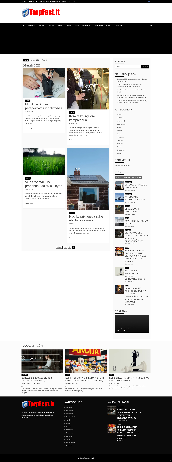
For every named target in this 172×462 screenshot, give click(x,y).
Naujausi (136, 177)
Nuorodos (63, 1)
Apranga (60, 25)
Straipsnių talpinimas (44, 1)
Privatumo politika (71, 1)
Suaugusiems (98, 25)
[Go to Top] (170, 460)
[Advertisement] (86, 41)
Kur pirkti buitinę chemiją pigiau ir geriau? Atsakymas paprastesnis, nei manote (135, 256)
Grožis (77, 25)
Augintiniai (120, 118)
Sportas (119, 147)
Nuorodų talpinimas (55, 1)
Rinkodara (120, 143)
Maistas (108, 25)
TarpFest (24, 412)
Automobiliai (86, 25)
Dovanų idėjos (119, 25)
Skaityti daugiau (29, 128)
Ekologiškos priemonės (122, 165)
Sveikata (41, 25)
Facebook (149, 1)
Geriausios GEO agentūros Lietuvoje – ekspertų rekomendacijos (37, 381)
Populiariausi (123, 177)
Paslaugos (31, 25)
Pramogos (51, 25)
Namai (69, 25)
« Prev (59, 247)
